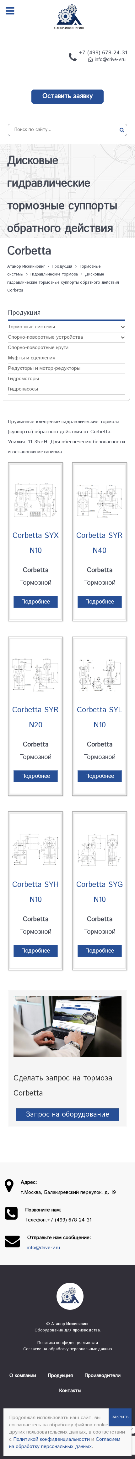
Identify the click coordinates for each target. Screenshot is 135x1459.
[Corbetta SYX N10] (35, 496)
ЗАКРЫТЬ (120, 1417)
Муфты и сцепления (31, 358)
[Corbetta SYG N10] (99, 845)
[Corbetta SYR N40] (99, 496)
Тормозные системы (31, 327)
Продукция (60, 1375)
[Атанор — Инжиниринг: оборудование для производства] (67, 1296)
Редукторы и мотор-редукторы (44, 368)
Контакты (70, 1390)
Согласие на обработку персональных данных (67, 1349)
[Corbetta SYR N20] (35, 671)
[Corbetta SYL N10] (99, 671)
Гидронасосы (23, 389)
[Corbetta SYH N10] (35, 845)
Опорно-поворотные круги (38, 347)
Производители (102, 1375)
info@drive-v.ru (110, 60)
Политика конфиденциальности (67, 1343)
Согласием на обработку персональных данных (64, 1443)
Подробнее (35, 602)
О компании (22, 1375)
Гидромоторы (23, 378)
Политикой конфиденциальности (51, 1439)
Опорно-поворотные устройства (45, 337)
